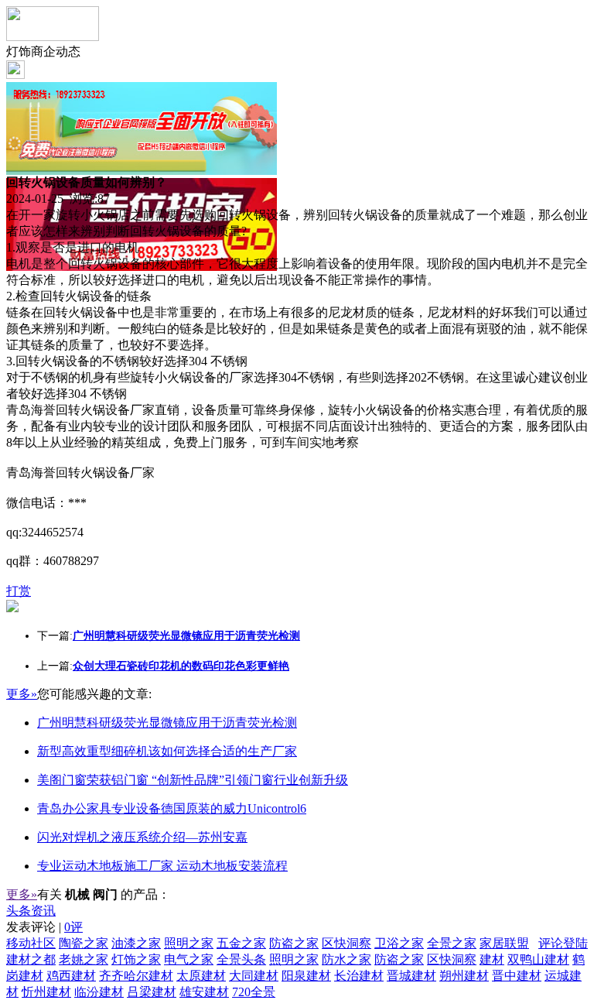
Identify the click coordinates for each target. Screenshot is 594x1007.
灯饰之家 (136, 959)
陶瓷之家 (83, 943)
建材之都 (31, 959)
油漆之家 (136, 943)
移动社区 (31, 943)
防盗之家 (294, 943)
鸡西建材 (71, 975)
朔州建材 (464, 975)
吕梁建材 (151, 991)
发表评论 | (44, 926)
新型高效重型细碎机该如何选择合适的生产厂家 (167, 751)
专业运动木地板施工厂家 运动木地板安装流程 (162, 865)
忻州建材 (46, 991)
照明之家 (188, 943)
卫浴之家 (399, 943)
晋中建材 (516, 975)
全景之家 (451, 943)
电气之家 (188, 959)
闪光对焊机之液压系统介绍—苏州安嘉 (142, 837)
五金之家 (241, 943)
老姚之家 (83, 959)
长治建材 (359, 975)
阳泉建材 (306, 975)
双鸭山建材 (538, 959)
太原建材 (201, 975)
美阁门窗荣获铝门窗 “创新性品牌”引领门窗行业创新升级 (192, 779)
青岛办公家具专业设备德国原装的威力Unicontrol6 (171, 808)
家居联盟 (504, 943)
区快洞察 (346, 943)
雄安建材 (204, 991)
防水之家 (346, 959)
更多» (21, 693)
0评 (73, 926)
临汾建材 (99, 991)
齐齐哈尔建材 (136, 975)
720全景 (253, 991)
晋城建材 (411, 975)
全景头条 (241, 959)
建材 (492, 959)
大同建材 (253, 975)
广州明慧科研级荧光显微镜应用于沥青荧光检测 (167, 722)
